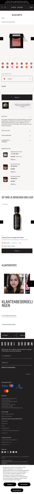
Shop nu (13, 159)
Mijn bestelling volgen (8, 414)
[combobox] (21, 153)
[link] (31, 7)
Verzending (5, 421)
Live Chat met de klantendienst (10, 430)
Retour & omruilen (7, 416)
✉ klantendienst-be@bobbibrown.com (12, 407)
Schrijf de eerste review (8, 22)
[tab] (9, 315)
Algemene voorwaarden (7, 460)
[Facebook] (5, 452)
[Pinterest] (10, 452)
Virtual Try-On (5, 444)
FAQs (3, 425)
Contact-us (5, 433)
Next (32, 38)
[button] (2, 7)
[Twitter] (8, 452)
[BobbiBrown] (17, 7)
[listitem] (17, 228)
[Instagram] (2, 452)
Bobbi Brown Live (6, 442)
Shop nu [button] (17, 97)
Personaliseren (17, 490)
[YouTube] (16, 452)
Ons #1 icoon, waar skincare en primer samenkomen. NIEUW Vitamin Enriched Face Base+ (17, 2)
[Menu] (2, 7)
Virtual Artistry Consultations (9, 439)
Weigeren (10, 484)
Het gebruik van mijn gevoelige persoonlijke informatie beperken (15, 464)
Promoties (4, 423)
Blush (3, 18)
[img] (5, 155)
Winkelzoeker (5, 428)
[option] (3, 63)
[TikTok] (13, 452)
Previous (1, 38)
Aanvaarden (24, 484)
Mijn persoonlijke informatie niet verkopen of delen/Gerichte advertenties (15, 462)
